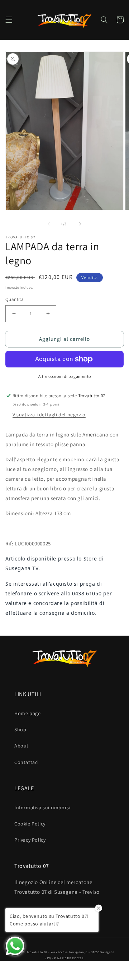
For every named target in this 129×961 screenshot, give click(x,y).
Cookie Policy (30, 823)
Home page (27, 713)
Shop (20, 729)
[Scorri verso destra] (80, 224)
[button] (9, 20)
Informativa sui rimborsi (42, 807)
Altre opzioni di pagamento (64, 376)
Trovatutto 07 (37, 952)
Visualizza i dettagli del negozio (49, 414)
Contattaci (26, 762)
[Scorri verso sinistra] (49, 224)
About (21, 745)
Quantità (14, 299)
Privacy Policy (30, 840)
